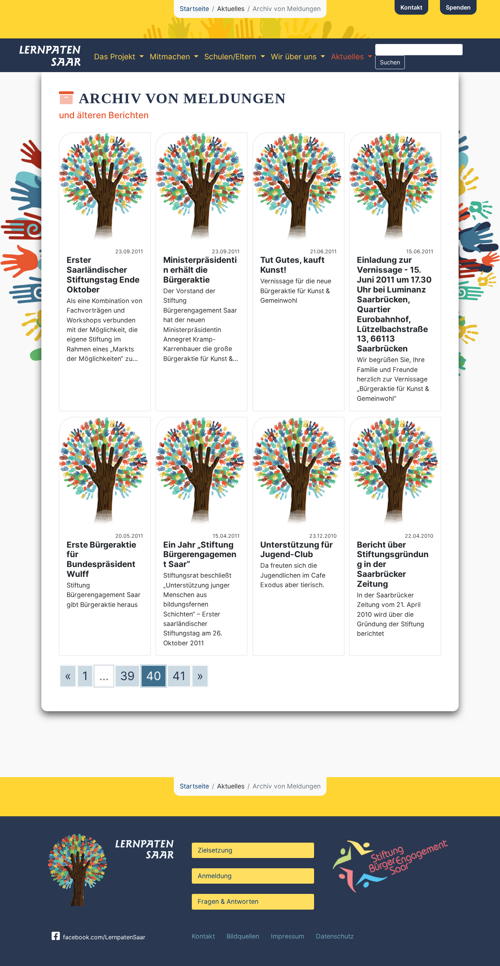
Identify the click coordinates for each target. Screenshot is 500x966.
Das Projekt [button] (116, 56)
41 (179, 676)
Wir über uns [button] (295, 56)
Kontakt (411, 7)
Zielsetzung (215, 850)
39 (127, 676)
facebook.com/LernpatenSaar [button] (103, 937)
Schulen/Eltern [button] (231, 56)
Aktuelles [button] (348, 56)
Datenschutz (335, 936)
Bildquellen (243, 936)
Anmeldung (215, 876)
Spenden (458, 7)
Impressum (287, 936)
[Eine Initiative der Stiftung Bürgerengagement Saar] (389, 864)
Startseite (194, 8)
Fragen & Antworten (228, 901)
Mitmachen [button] (171, 56)
